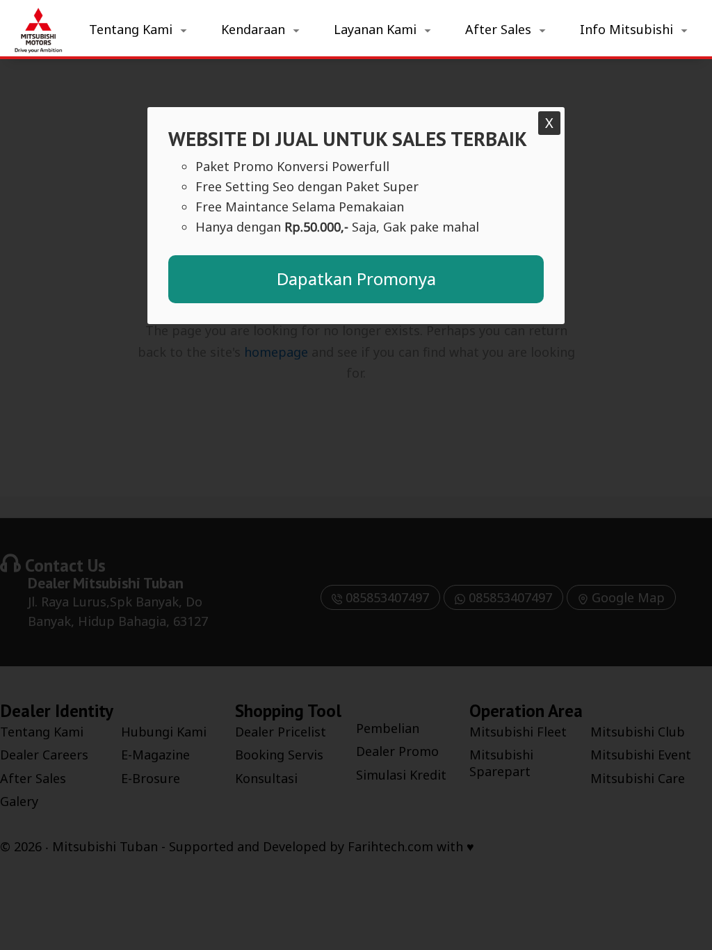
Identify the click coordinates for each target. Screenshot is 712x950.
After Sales (498, 29)
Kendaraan (253, 29)
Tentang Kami (130, 29)
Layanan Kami (375, 29)
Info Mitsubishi (626, 29)
